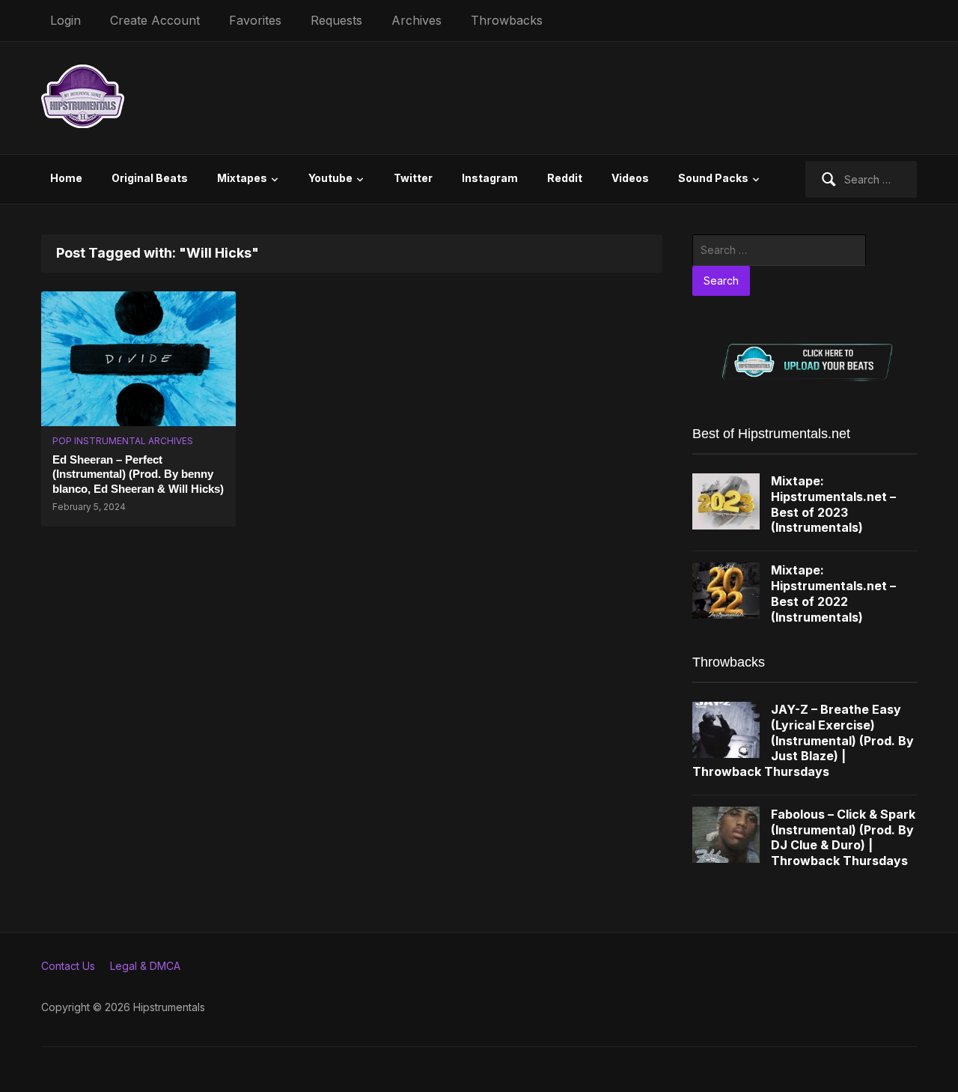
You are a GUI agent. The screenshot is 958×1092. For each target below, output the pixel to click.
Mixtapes (242, 178)
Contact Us (68, 965)
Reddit (564, 178)
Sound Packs (713, 178)
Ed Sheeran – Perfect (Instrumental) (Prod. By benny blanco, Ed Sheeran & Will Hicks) (138, 474)
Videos (630, 178)
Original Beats (150, 178)
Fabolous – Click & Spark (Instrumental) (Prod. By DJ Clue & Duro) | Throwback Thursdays (843, 837)
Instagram (490, 178)
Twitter (413, 178)
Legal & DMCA (145, 965)
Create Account (155, 20)
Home (66, 178)
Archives (416, 20)
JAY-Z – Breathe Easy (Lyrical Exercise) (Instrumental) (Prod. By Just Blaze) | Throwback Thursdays (803, 740)
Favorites (255, 20)
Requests (336, 20)
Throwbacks (507, 20)
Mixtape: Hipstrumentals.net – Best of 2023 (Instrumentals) (833, 504)
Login (65, 20)
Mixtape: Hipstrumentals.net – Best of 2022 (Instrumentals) (833, 593)
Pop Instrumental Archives (122, 440)
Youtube (330, 178)
